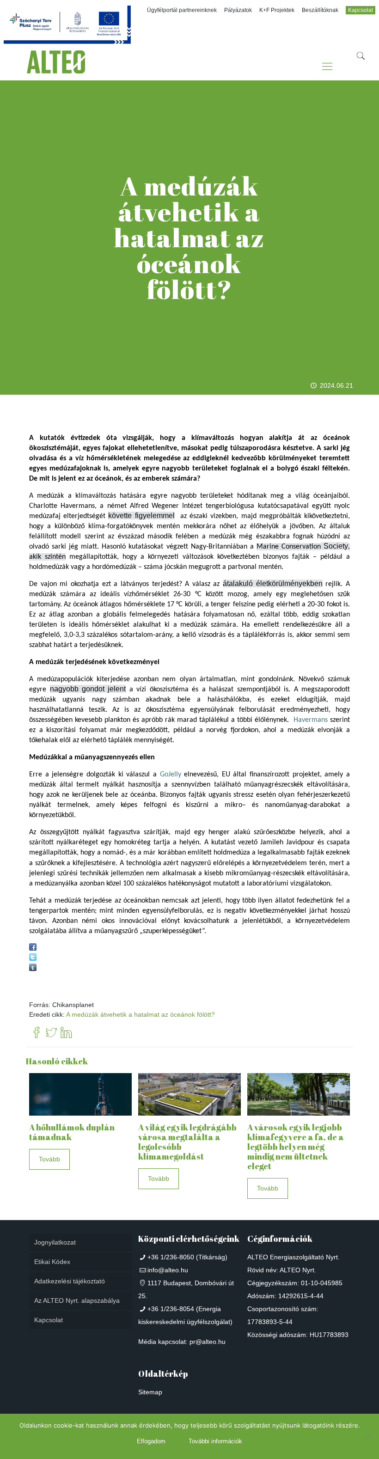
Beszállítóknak (320, 10)
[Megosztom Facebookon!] (33, 948)
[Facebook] (36, 1033)
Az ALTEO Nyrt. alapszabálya (77, 1300)
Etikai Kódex (52, 1261)
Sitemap (150, 1392)
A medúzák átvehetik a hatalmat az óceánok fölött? (140, 1014)
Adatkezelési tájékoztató (69, 1281)
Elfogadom (151, 1441)
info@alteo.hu (167, 1270)
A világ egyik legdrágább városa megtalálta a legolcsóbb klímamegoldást (187, 1142)
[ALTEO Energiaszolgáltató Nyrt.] (56, 66)
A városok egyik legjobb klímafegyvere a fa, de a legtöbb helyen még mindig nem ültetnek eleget (295, 1147)
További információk (215, 1441)
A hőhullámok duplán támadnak (72, 1132)
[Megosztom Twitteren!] (33, 958)
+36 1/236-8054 (170, 1308)
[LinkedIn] (66, 1033)
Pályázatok (238, 10)
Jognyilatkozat (55, 1242)
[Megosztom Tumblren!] (33, 968)
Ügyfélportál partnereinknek (182, 10)
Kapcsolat (360, 10)
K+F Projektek (276, 10)
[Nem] (367, 1436)
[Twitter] (51, 1033)
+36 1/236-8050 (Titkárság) (187, 1257)
